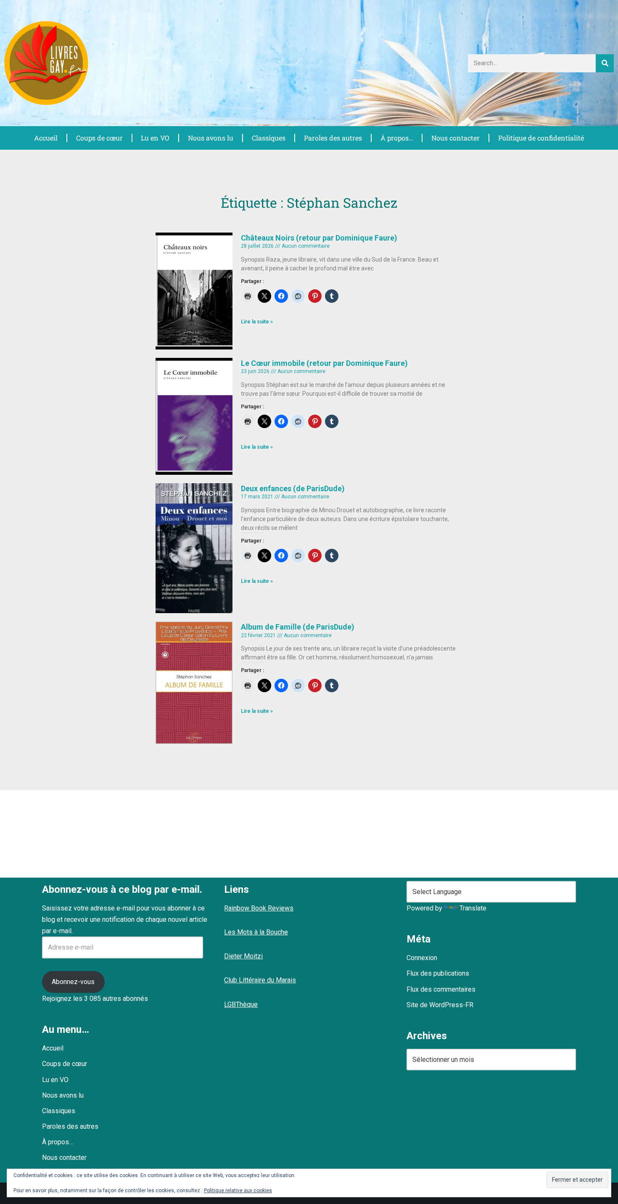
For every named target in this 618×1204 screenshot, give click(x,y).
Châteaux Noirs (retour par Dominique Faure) (319, 237)
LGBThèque (241, 1004)
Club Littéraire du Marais (260, 980)
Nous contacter (455, 137)
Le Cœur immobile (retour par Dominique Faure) (324, 363)
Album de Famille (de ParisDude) (297, 626)
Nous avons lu (210, 137)
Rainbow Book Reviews (258, 908)
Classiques (268, 137)
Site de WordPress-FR (440, 1005)
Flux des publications (438, 973)
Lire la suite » (257, 322)
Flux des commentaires (441, 989)
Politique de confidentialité (541, 137)
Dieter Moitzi (243, 956)
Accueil (46, 137)
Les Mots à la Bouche (256, 932)
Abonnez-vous (73, 982)
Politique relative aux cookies (238, 1190)
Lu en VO (155, 137)
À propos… (396, 137)
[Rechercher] (605, 63)
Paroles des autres (333, 137)
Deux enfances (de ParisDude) (293, 488)
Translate (473, 908)
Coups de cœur (99, 137)
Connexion (422, 958)
